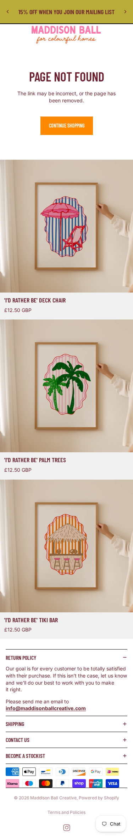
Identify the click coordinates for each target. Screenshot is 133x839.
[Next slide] (125, 11)
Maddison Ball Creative (53, 797)
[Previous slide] (8, 11)
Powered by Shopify (99, 797)
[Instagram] (66, 827)
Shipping (15, 723)
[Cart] (124, 34)
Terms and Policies (66, 812)
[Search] (23, 34)
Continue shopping (66, 126)
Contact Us (17, 739)
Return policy (21, 657)
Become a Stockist (25, 755)
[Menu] (8, 35)
